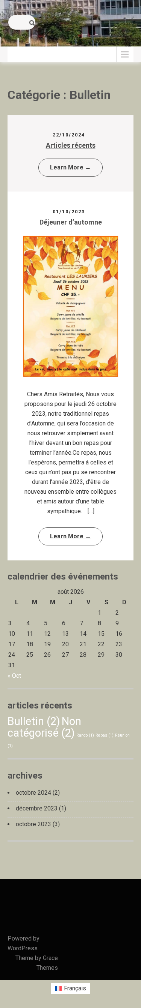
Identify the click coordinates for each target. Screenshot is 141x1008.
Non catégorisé (44, 727)
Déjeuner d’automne (70, 222)
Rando (85, 735)
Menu (18, 54)
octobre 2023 (33, 824)
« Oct (14, 675)
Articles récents (71, 145)
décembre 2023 (37, 808)
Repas (105, 735)
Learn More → (70, 167)
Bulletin (34, 721)
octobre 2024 (33, 792)
